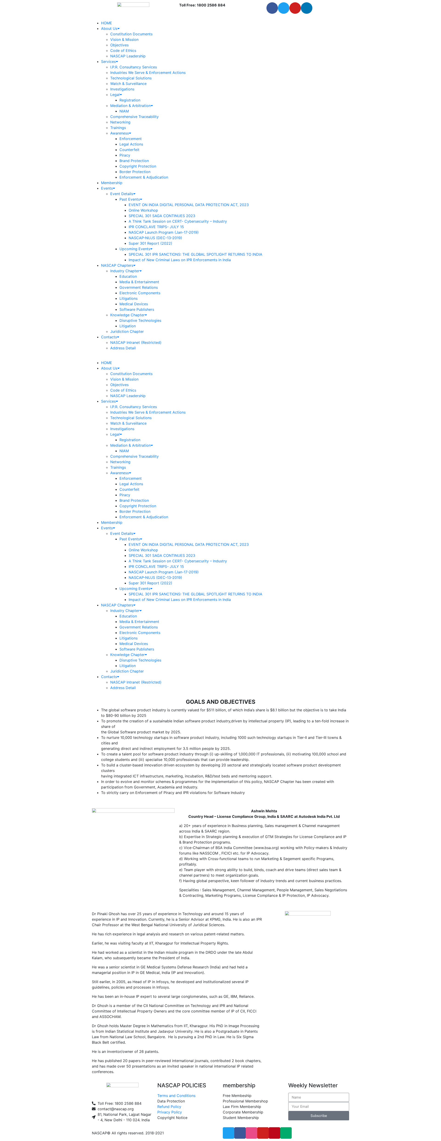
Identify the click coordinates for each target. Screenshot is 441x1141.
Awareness (119, 133)
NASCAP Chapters (117, 265)
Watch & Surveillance (128, 83)
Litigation (127, 326)
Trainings (118, 127)
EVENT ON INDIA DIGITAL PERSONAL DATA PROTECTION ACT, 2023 (189, 204)
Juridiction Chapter (127, 331)
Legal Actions (131, 144)
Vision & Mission (124, 39)
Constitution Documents (131, 34)
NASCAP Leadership (128, 56)
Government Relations (138, 287)
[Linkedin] (306, 8)
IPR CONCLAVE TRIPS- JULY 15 (156, 226)
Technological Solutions (131, 78)
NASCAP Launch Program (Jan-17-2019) (164, 232)
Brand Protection (134, 160)
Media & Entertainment (139, 282)
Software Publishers (136, 309)
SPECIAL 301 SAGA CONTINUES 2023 (162, 215)
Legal (115, 94)
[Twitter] (283, 8)
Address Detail (123, 348)
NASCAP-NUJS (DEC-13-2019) (155, 237)
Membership (111, 182)
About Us (109, 28)
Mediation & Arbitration (130, 105)
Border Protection (134, 171)
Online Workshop (143, 210)
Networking (120, 122)
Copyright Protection (137, 166)
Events (107, 188)
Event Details (121, 193)
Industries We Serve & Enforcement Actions (148, 72)
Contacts (109, 337)
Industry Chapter (124, 271)
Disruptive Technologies (140, 320)
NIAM (124, 111)
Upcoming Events (134, 249)
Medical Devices (133, 304)
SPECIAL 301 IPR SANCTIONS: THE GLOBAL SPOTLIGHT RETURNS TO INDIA (195, 254)
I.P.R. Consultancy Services (133, 67)
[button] (220, 357)
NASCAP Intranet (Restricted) (135, 342)
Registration (129, 100)
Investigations (122, 89)
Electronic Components (139, 293)
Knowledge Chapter (127, 315)
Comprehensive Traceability (134, 116)
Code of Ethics (123, 50)
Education (128, 276)
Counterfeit (129, 149)
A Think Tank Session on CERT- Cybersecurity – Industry (178, 221)
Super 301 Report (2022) (150, 243)
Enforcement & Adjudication (143, 177)
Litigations (128, 298)
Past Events (129, 199)
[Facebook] (272, 8)
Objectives (119, 45)
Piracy (124, 155)
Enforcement (130, 138)
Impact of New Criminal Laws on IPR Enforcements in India (180, 260)
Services (108, 61)
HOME (106, 23)
